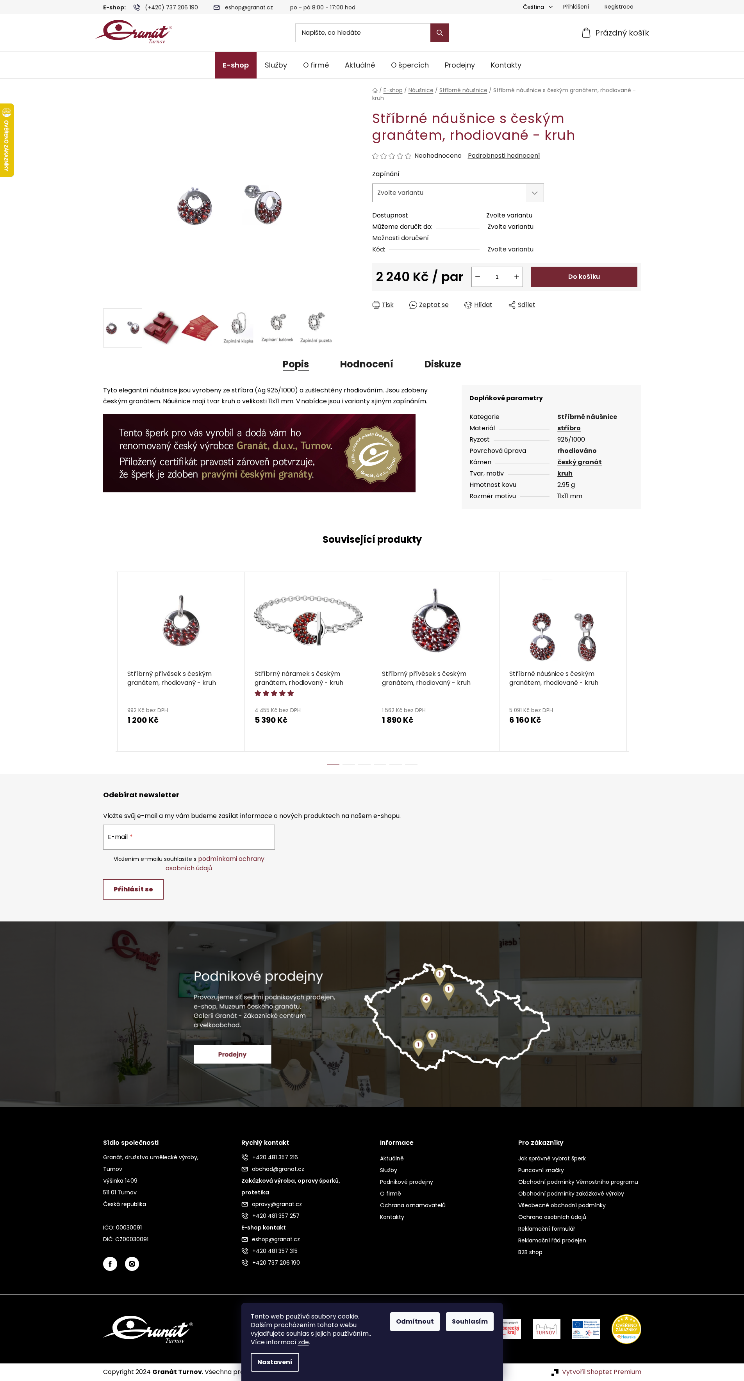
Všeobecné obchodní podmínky (562, 1205)
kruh (565, 473)
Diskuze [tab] (443, 364)
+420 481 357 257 (276, 1216)
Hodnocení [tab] (366, 364)
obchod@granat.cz (278, 1169)
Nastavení (275, 1362)
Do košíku (584, 276)
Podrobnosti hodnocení (504, 155)
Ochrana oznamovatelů (413, 1205)
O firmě (390, 1193)
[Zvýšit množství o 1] (517, 277)
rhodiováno (577, 450)
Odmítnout (415, 1321)
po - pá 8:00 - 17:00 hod (322, 7)
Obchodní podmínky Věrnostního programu (578, 1182)
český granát (579, 462)
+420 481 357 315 (275, 1251)
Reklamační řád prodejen (552, 1240)
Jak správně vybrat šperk (552, 1158)
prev (109, 668)
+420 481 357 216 (275, 1157)
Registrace (619, 7)
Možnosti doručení (400, 237)
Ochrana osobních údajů (552, 1217)
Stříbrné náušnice (587, 416)
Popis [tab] (296, 364)
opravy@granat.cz (277, 1204)
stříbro (569, 428)
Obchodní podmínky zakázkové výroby (571, 1193)
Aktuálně (392, 1158)
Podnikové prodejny (406, 1182)
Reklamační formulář (546, 1229)
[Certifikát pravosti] (259, 448)
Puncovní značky (541, 1170)
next (635, 668)
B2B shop (530, 1252)
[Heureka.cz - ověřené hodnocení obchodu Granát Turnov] (620, 1328)
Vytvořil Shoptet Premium (601, 1372)
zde (303, 1342)
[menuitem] (236, 65)
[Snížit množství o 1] (478, 277)
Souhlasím (470, 1321)
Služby (388, 1170)
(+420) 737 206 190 (171, 7)
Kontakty (392, 1217)
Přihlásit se (133, 889)
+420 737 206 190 (276, 1263)
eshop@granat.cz (249, 7)
